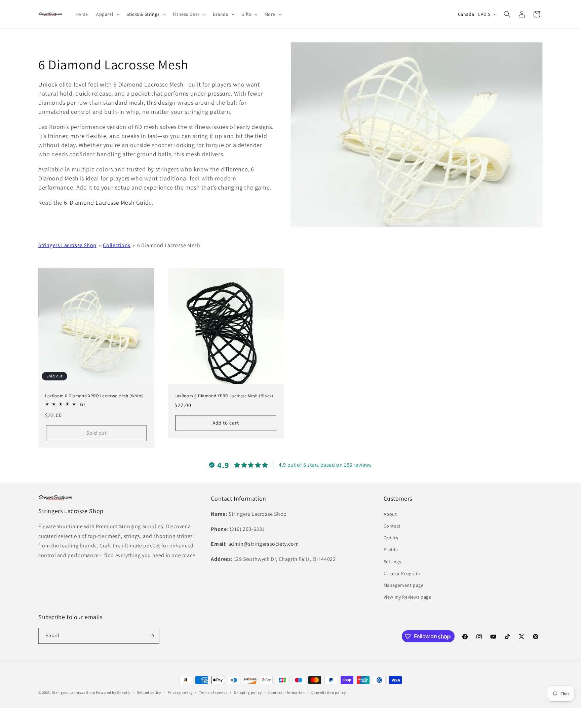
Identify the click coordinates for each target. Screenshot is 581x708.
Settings (392, 562)
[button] (107, 14)
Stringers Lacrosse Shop (67, 245)
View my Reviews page (407, 597)
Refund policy (149, 692)
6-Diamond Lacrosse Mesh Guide (108, 202)
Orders (391, 538)
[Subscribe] (151, 636)
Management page (404, 585)
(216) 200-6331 (247, 529)
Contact (392, 526)
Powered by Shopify (113, 692)
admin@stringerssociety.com (263, 543)
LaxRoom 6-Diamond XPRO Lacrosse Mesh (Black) (224, 396)
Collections (116, 245)
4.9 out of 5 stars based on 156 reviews (325, 464)
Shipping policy (248, 692)
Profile (391, 549)
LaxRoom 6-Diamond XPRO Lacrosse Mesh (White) (94, 396)
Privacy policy (180, 692)
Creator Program (402, 573)
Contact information (286, 692)
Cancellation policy (328, 692)
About (390, 514)
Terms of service (213, 692)
